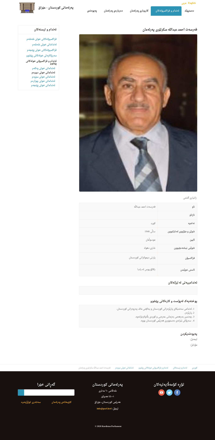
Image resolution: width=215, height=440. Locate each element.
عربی (184, 3)
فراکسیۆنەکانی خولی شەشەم (42, 39)
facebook (177, 392)
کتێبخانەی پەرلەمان (61, 402)
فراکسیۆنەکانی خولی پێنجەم (42, 50)
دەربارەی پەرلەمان (113, 11)
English (192, 3)
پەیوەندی (92, 11)
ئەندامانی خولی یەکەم (43, 68)
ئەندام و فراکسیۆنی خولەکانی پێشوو (41, 62)
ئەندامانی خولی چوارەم (43, 81)
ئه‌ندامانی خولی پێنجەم (43, 85)
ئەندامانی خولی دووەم (43, 73)
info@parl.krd (104, 408)
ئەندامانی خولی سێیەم (43, 77)
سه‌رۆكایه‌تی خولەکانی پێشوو (41, 55)
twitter (169, 392)
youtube (161, 392)
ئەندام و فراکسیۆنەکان (167, 11)
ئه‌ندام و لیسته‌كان (45, 30)
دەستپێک (189, 11)
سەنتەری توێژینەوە (31, 402)
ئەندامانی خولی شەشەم (44, 44)
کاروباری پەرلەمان (139, 11)
